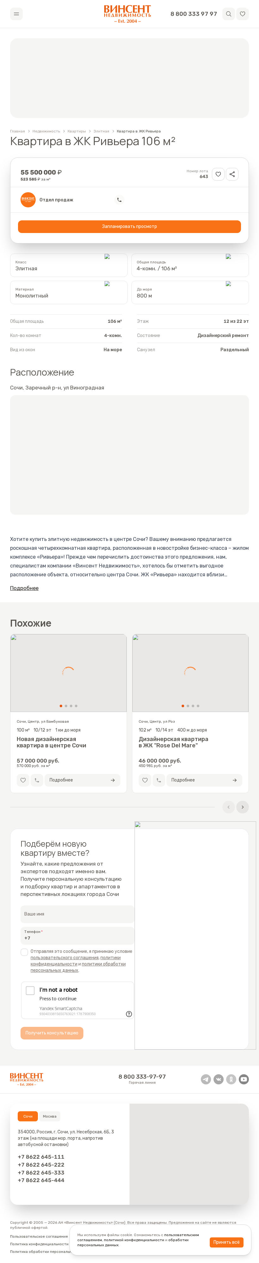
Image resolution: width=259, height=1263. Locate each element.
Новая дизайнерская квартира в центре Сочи (51, 742)
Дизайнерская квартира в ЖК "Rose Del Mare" (173, 742)
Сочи (28, 1116)
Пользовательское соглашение (39, 1236)
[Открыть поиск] (228, 14)
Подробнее (24, 588)
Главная (17, 131)
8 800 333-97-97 (142, 1077)
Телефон (32, 931)
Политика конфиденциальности (39, 1244)
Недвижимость (46, 131)
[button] (242, 14)
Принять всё (227, 1242)
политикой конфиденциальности (134, 1240)
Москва (50, 1116)
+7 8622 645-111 (41, 1157)
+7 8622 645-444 (41, 1180)
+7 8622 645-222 (41, 1165)
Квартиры (77, 131)
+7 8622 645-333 (41, 1172)
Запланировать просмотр (129, 226)
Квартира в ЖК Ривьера (139, 131)
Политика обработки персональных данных (50, 1251)
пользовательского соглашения (65, 957)
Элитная (101, 131)
